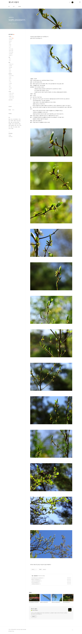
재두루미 (12, 120)
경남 (9, 122)
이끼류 (10, 45)
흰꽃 (17, 120)
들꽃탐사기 (10, 55)
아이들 (10, 91)
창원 (9, 119)
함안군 (19, 120)
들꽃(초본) (10, 38)
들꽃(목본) (36, 575)
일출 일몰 (10, 67)
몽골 (9, 86)
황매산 (18, 122)
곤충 (9, 60)
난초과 (10, 128)
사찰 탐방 (10, 65)
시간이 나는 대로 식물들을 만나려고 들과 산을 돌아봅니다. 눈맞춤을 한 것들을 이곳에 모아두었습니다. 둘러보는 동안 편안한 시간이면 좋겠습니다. (49, 613)
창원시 (19, 123)
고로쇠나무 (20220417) (35, 580)
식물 (32, 575)
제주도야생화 (11, 49)
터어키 (10, 81)
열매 (9, 42)
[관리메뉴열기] (80, 2)
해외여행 (10, 73)
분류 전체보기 (11, 34)
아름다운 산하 (11, 64)
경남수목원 (16, 123)
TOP (72, 630)
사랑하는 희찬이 (11, 93)
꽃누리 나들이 (14, 2)
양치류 (10, 44)
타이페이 (10, 88)
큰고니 (12, 119)
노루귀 (20, 125)
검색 (70, 2)
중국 (9, 80)
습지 (17, 125)
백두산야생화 (11, 52)
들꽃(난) (10, 41)
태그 (14, 6)
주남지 (13, 123)
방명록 (19, 6)
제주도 (10, 70)
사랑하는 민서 (11, 94)
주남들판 (10, 123)
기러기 (19, 119)
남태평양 (10, 83)
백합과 (15, 120)
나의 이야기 (10, 99)
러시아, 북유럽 (11, 75)
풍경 (9, 62)
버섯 (9, 47)
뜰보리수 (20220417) (35, 579)
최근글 (10, 109)
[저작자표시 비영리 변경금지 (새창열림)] (44, 569)
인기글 (13, 109)
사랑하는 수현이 (11, 96)
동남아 (10, 78)
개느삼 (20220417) (35, 582)
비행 (9, 125)
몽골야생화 (10, 53)
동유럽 (10, 77)
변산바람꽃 (12, 125)
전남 (9, 120)
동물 (9, 57)
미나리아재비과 (15, 119)
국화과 (12, 128)
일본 (9, 89)
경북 (14, 122)
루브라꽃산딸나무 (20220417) (37, 577)
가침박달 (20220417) (35, 583)
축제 (9, 68)
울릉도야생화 (11, 50)
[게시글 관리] (36, 569)
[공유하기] (34, 569)
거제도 (12, 122)
